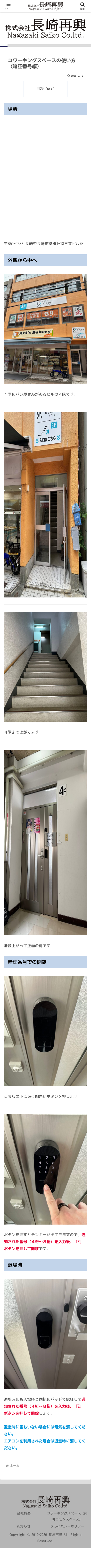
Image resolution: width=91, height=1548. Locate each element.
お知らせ (24, 1526)
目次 (40, 89)
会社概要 (24, 1513)
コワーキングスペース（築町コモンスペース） (67, 1516)
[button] (81, 946)
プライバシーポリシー (67, 1526)
